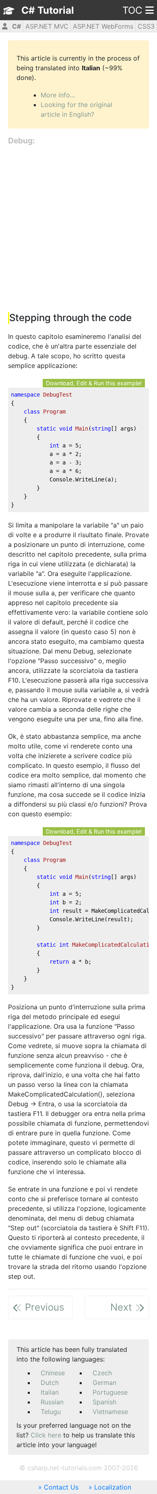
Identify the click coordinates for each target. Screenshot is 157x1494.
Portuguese (110, 1392)
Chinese (53, 1373)
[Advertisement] (78, 229)
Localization (112, 1487)
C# (16, 26)
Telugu (51, 1412)
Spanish (104, 1402)
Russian (52, 1402)
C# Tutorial (47, 10)
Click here (46, 1435)
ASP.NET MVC (46, 26)
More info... (58, 95)
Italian (50, 1392)
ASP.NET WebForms (103, 26)
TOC (132, 10)
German (104, 1382)
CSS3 (146, 26)
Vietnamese (110, 1412)
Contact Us (61, 1487)
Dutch (50, 1382)
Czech (102, 1373)
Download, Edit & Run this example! (94, 383)
